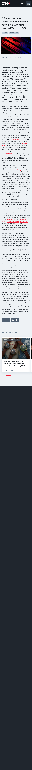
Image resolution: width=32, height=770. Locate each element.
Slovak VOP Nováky (13, 221)
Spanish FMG (24, 221)
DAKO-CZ (9, 154)
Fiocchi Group (16, 170)
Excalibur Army (11, 219)
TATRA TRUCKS (17, 139)
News (6, 9)
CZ (22, 3)
